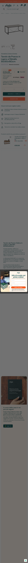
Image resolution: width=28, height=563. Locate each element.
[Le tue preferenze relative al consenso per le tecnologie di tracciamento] (25, 560)
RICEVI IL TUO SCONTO (18, 287)
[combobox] (12, 285)
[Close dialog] (26, 272)
